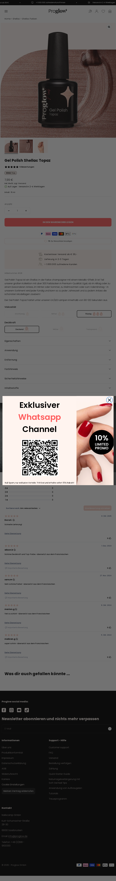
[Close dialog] (109, 400)
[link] (39, 457)
